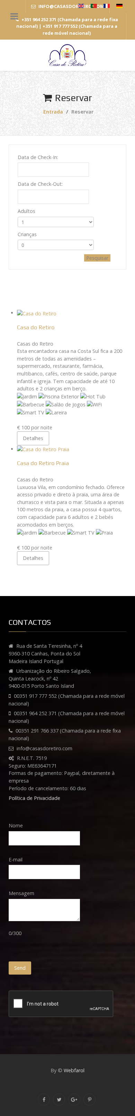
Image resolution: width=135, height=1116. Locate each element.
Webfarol (74, 1070)
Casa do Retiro (36, 327)
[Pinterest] (89, 1099)
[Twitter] (59, 1099)
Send (20, 968)
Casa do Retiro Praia (43, 463)
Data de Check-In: (38, 157)
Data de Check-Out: (40, 184)
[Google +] (74, 1099)
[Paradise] (67, 55)
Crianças (27, 234)
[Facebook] (44, 1099)
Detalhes (33, 438)
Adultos (26, 211)
